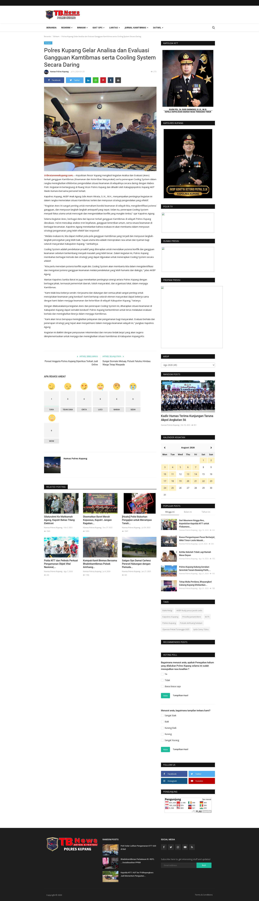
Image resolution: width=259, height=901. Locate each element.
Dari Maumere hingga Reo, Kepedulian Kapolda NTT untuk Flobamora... (194, 523)
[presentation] (204, 385)
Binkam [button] (81, 27)
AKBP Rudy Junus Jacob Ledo (189, 610)
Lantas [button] (113, 27)
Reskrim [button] (66, 27)
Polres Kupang (169, 623)
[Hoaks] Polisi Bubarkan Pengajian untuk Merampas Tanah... (137, 520)
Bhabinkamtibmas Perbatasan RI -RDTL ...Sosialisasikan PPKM (137, 861)
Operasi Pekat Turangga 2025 (175, 629)
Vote (165, 695)
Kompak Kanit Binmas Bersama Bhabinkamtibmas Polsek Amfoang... (100, 564)
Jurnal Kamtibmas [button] (136, 27)
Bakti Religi (167, 610)
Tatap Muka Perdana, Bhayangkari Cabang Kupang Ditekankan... (195, 583)
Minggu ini (169, 511)
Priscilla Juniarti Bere (191, 616)
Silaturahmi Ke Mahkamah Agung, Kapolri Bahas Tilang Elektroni (59, 520)
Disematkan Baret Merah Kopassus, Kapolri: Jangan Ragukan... (97, 520)
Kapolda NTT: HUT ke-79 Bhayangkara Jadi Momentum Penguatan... (137, 874)
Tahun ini (206, 511)
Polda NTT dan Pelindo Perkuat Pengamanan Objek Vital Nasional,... (61, 564)
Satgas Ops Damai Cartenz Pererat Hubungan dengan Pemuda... (136, 564)
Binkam (56, 36)
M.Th (207, 616)
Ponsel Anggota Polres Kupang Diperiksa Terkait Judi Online (71, 363)
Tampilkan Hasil (180, 695)
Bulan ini (188, 511)
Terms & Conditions (204, 894)
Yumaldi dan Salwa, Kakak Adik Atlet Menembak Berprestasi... (185, 418)
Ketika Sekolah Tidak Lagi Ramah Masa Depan (195, 553)
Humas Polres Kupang (59, 71)
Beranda (51, 27)
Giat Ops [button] (97, 27)
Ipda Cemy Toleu (201, 629)
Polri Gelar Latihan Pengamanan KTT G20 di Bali (138, 847)
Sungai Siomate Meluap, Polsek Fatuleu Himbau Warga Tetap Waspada (126, 363)
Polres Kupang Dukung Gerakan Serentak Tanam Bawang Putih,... (195, 568)
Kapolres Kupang (170, 616)
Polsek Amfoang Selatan (191, 623)
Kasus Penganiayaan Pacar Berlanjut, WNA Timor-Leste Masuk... (197, 539)
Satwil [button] (157, 27)
